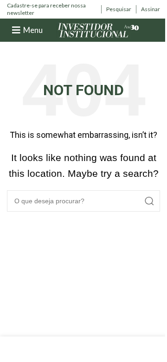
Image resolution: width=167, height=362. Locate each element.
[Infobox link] (51, 9)
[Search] (149, 201)
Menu (33, 30)
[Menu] (16, 30)
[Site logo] (98, 29)
